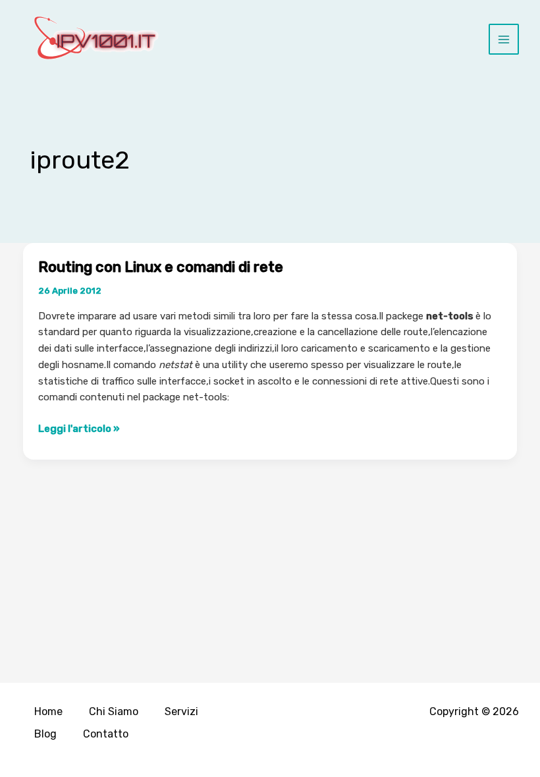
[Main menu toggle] (504, 39)
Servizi (181, 711)
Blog (45, 734)
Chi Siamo (113, 711)
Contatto (105, 734)
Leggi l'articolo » (79, 429)
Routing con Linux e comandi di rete (160, 267)
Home (48, 711)
